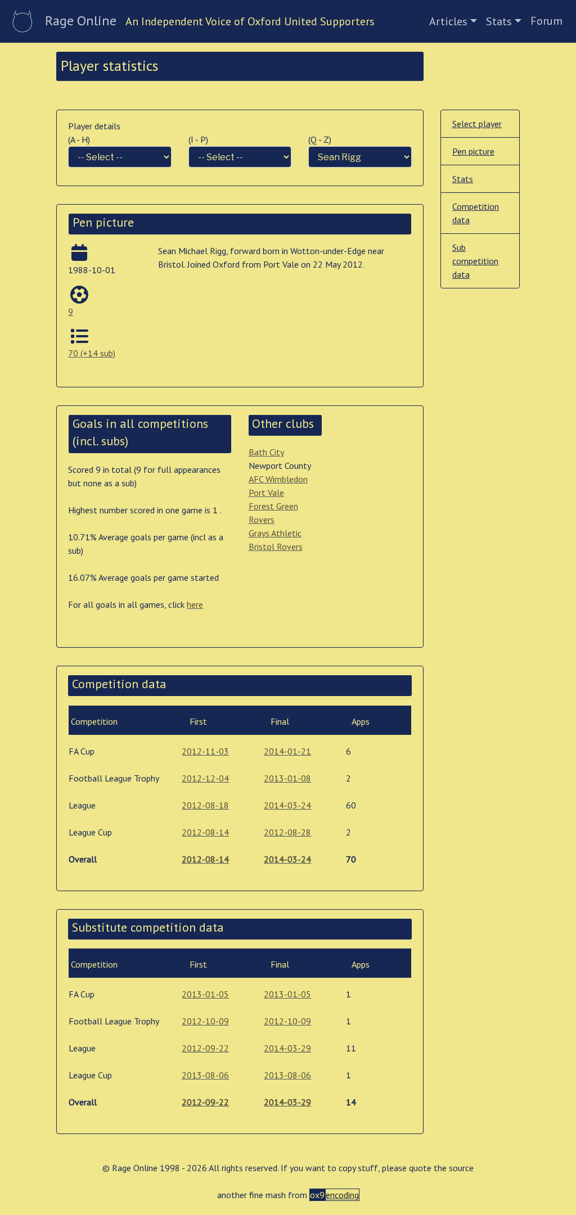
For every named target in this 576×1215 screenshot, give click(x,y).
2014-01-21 (287, 751)
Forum (546, 20)
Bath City (266, 452)
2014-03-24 (287, 805)
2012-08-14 (205, 832)
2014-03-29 (287, 1048)
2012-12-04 (205, 778)
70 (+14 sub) (91, 353)
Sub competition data (475, 261)
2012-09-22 (205, 1048)
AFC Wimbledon (278, 479)
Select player (477, 123)
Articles (448, 21)
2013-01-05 (205, 994)
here (195, 604)
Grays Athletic (275, 533)
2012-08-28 (287, 832)
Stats (499, 21)
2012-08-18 (205, 805)
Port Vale (266, 492)
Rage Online (80, 20)
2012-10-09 (205, 1021)
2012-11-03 (205, 751)
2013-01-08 (287, 778)
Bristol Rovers (276, 546)
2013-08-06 (205, 1075)
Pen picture (473, 151)
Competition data (475, 213)
